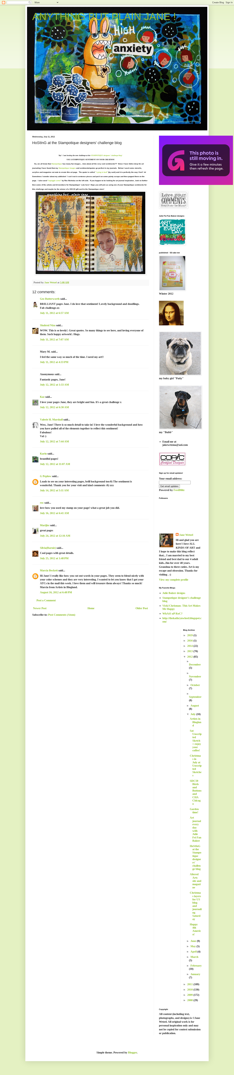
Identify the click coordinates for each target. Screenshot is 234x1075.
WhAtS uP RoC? (172, 613)
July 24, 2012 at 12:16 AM (55, 535)
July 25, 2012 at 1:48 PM (54, 558)
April (193, 951)
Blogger (132, 1052)
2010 (190, 989)
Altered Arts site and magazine (195, 881)
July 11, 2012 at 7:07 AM (54, 339)
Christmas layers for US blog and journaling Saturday (196, 906)
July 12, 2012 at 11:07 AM (55, 464)
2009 (190, 994)
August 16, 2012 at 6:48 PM (56, 592)
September (195, 696)
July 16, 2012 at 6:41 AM (54, 513)
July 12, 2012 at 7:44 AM (54, 441)
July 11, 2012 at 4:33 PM (54, 362)
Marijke (44, 525)
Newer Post (39, 608)
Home (91, 608)
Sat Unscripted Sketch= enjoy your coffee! (196, 740)
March (194, 956)
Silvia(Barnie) (48, 547)
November (195, 676)
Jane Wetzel (186, 534)
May (193, 946)
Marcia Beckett (49, 570)
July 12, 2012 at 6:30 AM (54, 407)
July (193, 714)
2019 (190, 635)
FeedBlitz (179, 490)
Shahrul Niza (47, 325)
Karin (43, 453)
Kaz (42, 396)
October (195, 685)
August (194, 705)
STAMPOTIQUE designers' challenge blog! (106, 155)
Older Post (142, 608)
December (195, 664)
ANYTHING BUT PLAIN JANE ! (104, 16)
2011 (190, 984)
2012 (190, 656)
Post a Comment (46, 600)
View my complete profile (173, 579)
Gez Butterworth (50, 298)
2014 (190, 645)
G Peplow (45, 476)
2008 (190, 1000)
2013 (190, 651)
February (196, 965)
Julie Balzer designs (173, 593)
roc (42, 502)
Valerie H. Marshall (51, 419)
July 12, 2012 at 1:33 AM (54, 384)
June (193, 941)
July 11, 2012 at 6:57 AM (54, 313)
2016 (190, 640)
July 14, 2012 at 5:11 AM (54, 490)
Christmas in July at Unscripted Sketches (196, 765)
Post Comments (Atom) (61, 614)
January (195, 974)
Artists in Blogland (195, 722)
